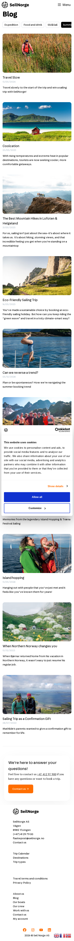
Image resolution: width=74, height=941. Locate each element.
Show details (55, 486)
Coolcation (11, 146)
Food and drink (33, 24)
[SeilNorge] (15, 5)
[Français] (63, 935)
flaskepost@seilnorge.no (28, 838)
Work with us (21, 910)
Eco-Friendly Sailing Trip (20, 300)
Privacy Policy (22, 882)
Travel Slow (11, 77)
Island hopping (13, 578)
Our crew (18, 906)
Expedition (11, 24)
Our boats (19, 902)
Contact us (19, 842)
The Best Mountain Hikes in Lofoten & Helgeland (30, 221)
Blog (16, 898)
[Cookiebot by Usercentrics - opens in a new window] (55, 430)
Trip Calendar (21, 853)
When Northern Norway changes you (30, 646)
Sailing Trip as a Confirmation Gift (27, 719)
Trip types (19, 862)
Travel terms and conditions (30, 878)
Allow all (37, 496)
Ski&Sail (52, 24)
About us (18, 893)
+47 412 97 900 (46, 774)
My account (20, 918)
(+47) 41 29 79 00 (23, 834)
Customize (35, 508)
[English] (57, 935)
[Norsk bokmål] (68, 935)
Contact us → (20, 789)
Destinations (20, 857)
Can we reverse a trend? (20, 372)
